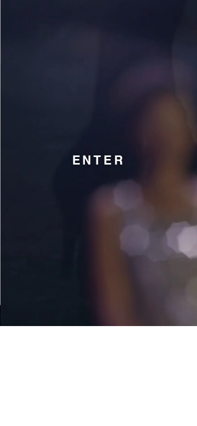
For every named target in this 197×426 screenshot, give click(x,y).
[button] (179, 314)
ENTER (98, 160)
